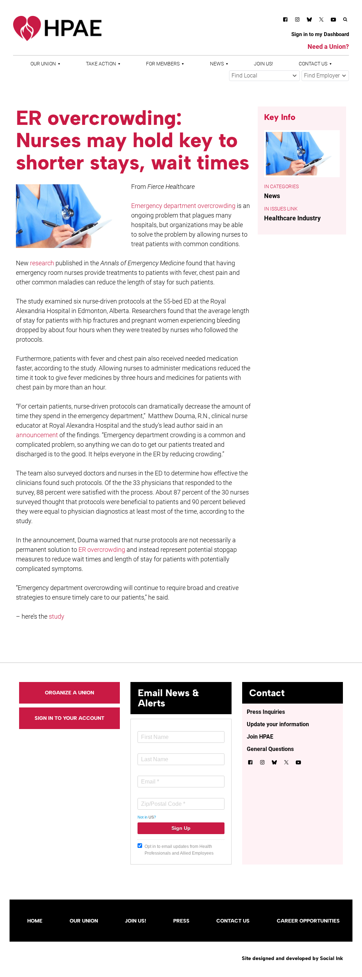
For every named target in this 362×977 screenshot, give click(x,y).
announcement (37, 435)
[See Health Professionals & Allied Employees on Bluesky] (309, 20)
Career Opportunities (308, 921)
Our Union (43, 64)
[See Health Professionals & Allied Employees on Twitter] (321, 20)
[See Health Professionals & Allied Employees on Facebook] (285, 20)
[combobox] (264, 75)
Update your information (278, 724)
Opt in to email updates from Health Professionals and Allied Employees (179, 850)
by (292, 958)
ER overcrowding (101, 549)
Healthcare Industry (292, 218)
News (217, 64)
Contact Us (313, 64)
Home (34, 921)
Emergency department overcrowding (183, 205)
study (56, 616)
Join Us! (263, 64)
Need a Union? (328, 46)
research (42, 263)
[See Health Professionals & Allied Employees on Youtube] (333, 20)
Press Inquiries (266, 712)
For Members (163, 64)
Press (181, 921)
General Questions (270, 749)
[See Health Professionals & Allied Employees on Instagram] (297, 20)
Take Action (101, 64)
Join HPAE (260, 736)
